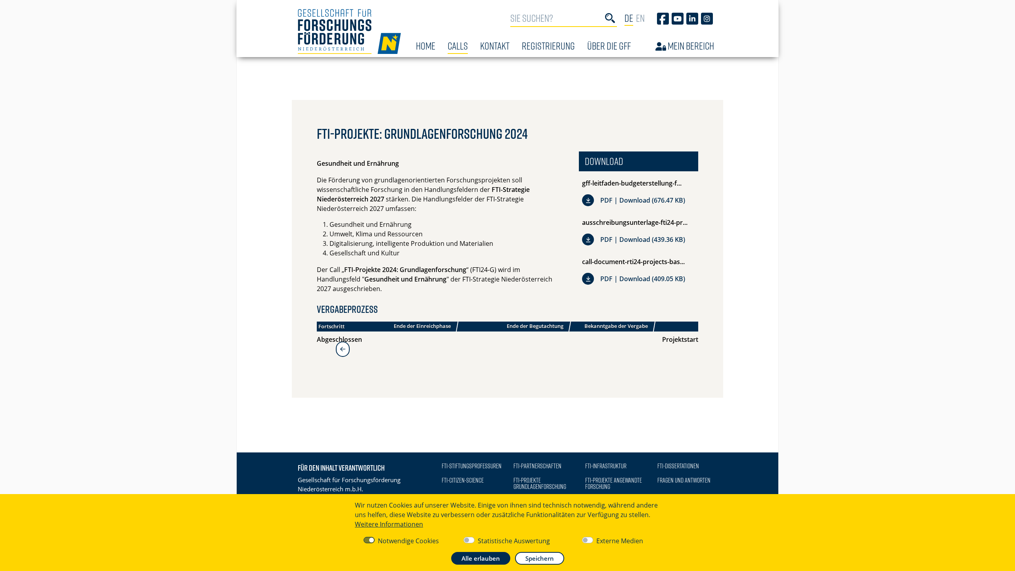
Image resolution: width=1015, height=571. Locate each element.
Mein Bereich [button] (690, 46)
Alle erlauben (481, 558)
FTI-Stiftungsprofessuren (472, 466)
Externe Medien (619, 541)
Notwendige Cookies (408, 541)
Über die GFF (609, 46)
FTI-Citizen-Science (463, 480)
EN (640, 18)
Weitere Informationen (389, 524)
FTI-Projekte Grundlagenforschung (539, 483)
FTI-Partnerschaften (537, 466)
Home (425, 46)
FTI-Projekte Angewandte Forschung (613, 483)
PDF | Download (642, 199)
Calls (458, 46)
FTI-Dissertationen (678, 466)
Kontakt (494, 46)
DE (628, 18)
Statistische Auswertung (514, 541)
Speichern (539, 558)
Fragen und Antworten (683, 480)
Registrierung (548, 46)
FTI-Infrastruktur (605, 466)
